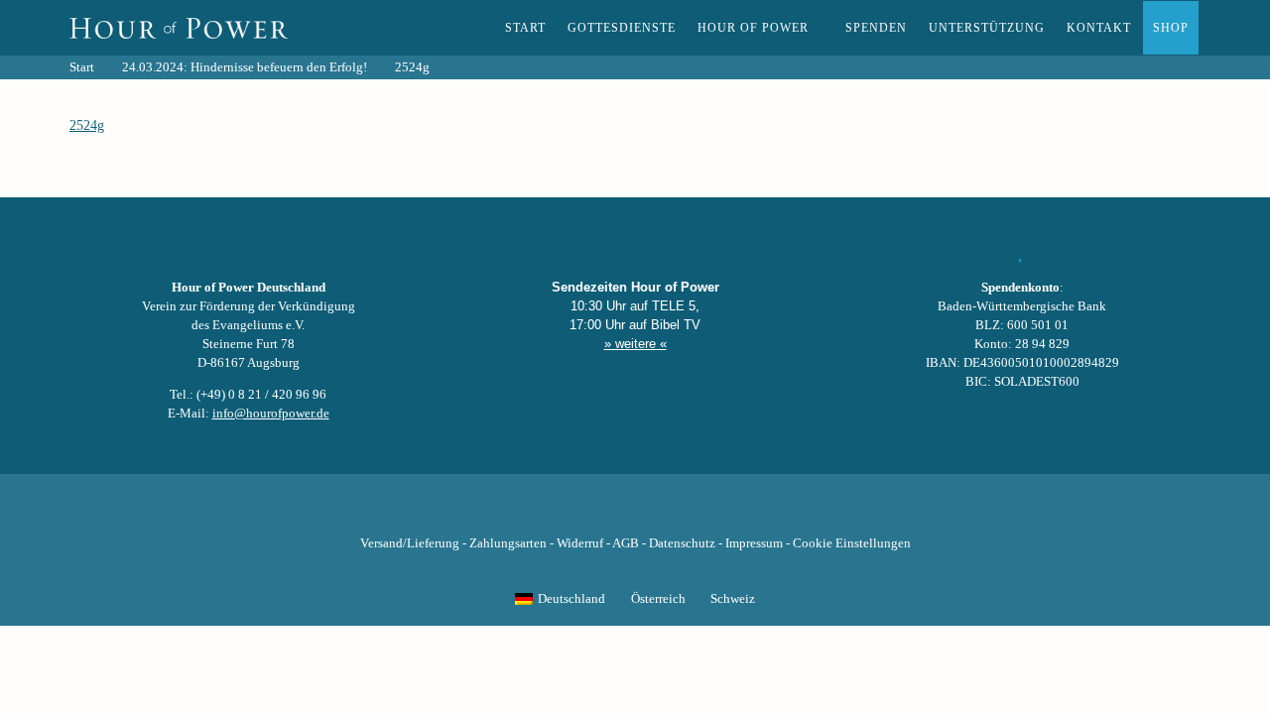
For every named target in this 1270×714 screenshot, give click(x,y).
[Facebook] (534, 513)
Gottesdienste (622, 28)
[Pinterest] (669, 513)
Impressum (754, 543)
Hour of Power (753, 28)
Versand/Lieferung (409, 543)
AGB (625, 543)
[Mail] (736, 513)
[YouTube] (601, 513)
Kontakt (1099, 28)
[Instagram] (635, 513)
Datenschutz (682, 543)
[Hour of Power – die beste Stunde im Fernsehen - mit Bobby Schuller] (178, 28)
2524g (86, 125)
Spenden (876, 28)
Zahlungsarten (508, 543)
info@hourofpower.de (270, 413)
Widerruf (580, 543)
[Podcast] (702, 513)
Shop (1171, 28)
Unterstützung (987, 28)
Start (525, 28)
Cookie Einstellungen (852, 543)
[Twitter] (567, 513)
